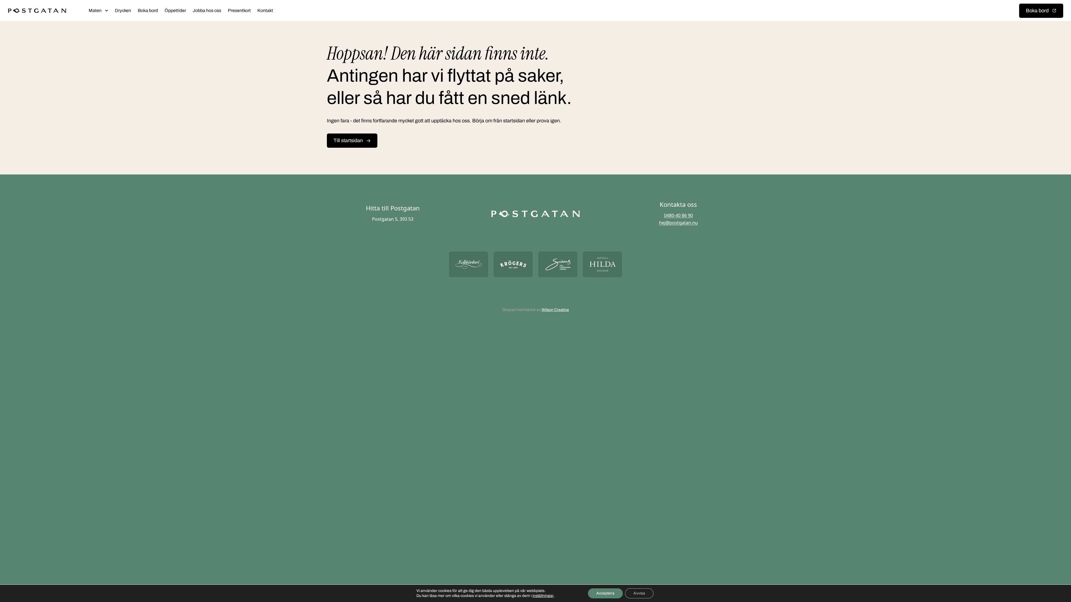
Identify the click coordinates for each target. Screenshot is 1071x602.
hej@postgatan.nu (678, 223)
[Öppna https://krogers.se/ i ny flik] (513, 264)
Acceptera (605, 593)
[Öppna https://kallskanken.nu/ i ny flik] (468, 264)
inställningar (543, 596)
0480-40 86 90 (678, 215)
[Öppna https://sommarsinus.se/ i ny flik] (558, 264)
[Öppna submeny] (107, 10)
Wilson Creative (555, 310)
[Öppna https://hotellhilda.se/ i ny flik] (602, 264)
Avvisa (639, 593)
